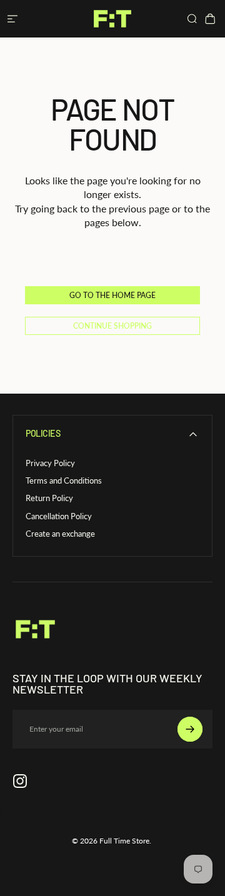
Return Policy (49, 498)
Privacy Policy (50, 463)
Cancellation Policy (59, 516)
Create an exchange (60, 534)
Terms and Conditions (64, 480)
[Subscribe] (190, 729)
